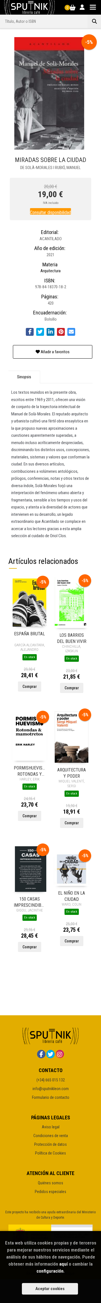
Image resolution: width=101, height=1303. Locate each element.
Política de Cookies (50, 1153)
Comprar (29, 686)
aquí (63, 1264)
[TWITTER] (50, 1054)
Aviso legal (50, 1127)
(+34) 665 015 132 (50, 1080)
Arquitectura (50, 270)
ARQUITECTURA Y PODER (71, 772)
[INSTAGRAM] (60, 1054)
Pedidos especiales (50, 1191)
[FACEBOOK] (41, 1054)
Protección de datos (50, 1144)
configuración (49, 1271)
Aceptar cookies (50, 1288)
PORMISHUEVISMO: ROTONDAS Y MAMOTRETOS (29, 770)
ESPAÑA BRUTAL (29, 633)
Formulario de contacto (50, 1097)
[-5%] (29, 602)
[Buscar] (94, 21)
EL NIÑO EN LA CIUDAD (71, 895)
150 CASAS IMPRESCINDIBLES (29, 901)
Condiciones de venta (50, 1135)
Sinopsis (24, 376)
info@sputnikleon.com (51, 1088)
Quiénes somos (50, 1183)
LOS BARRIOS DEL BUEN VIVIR (71, 638)
